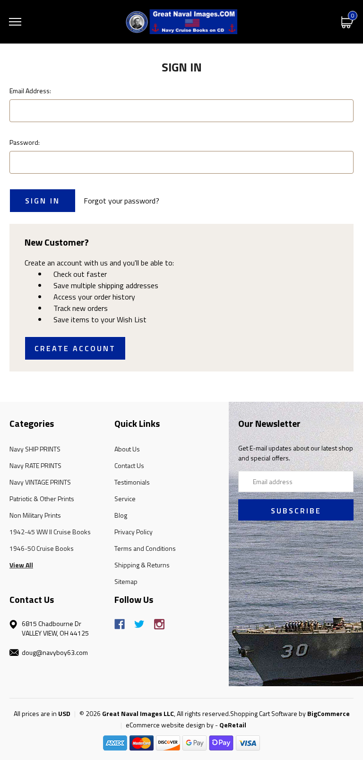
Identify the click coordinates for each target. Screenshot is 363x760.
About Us (127, 449)
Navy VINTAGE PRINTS (40, 482)
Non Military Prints (35, 515)
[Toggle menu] (15, 21)
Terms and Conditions (145, 548)
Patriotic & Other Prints (41, 499)
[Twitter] (139, 624)
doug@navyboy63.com (55, 652)
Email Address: (30, 91)
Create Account (75, 348)
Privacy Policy (133, 532)
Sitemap (126, 581)
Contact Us (129, 465)
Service (125, 499)
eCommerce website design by (170, 725)
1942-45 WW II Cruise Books (50, 532)
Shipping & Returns (142, 565)
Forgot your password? (121, 200)
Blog (120, 515)
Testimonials (132, 482)
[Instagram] (159, 624)
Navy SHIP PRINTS (34, 449)
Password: (24, 142)
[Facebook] (119, 624)
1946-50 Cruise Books (41, 548)
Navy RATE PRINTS (35, 465)
